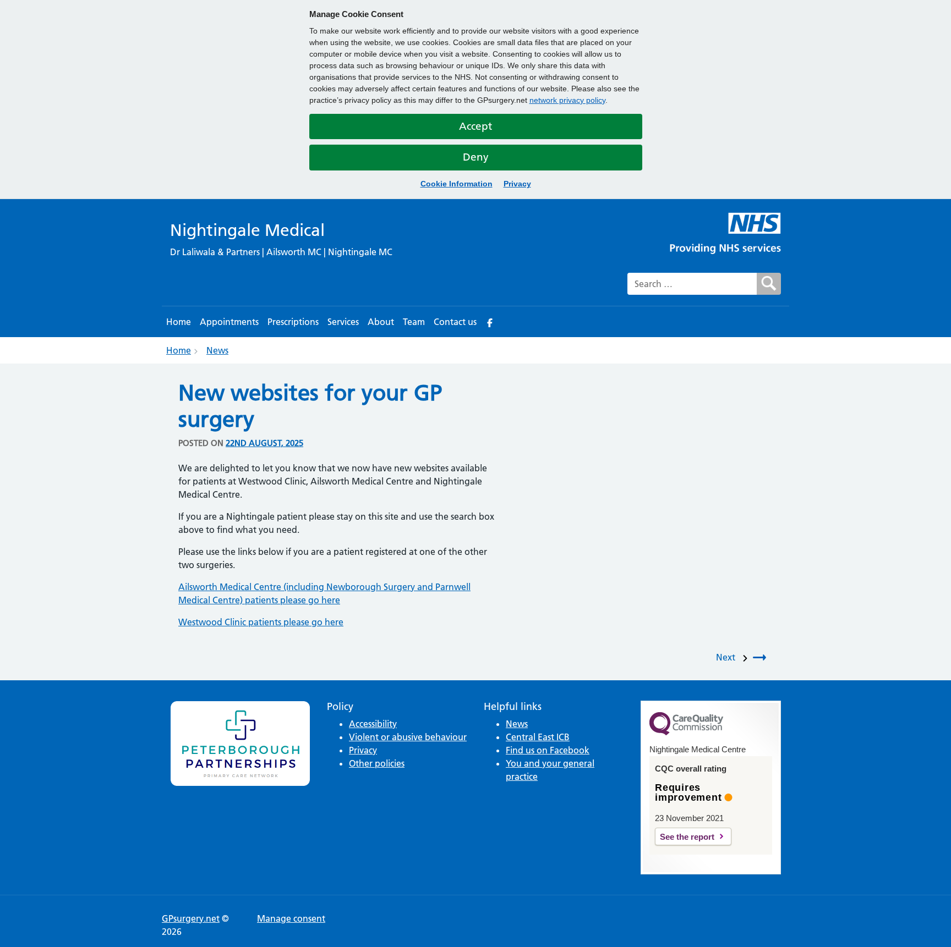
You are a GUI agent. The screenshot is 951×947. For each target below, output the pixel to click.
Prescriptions (293, 321)
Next (728, 657)
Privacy (517, 183)
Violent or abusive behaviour (408, 736)
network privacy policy (567, 100)
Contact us (455, 321)
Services (343, 321)
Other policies (377, 763)
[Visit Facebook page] (490, 322)
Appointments (229, 321)
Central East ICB (538, 736)
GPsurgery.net (191, 918)
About (381, 321)
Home (178, 321)
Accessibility (373, 723)
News (217, 350)
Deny (476, 157)
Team (414, 321)
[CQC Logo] (686, 732)
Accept (475, 126)
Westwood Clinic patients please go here (260, 621)
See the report (687, 836)
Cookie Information (456, 183)
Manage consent (291, 918)
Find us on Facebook (547, 750)
